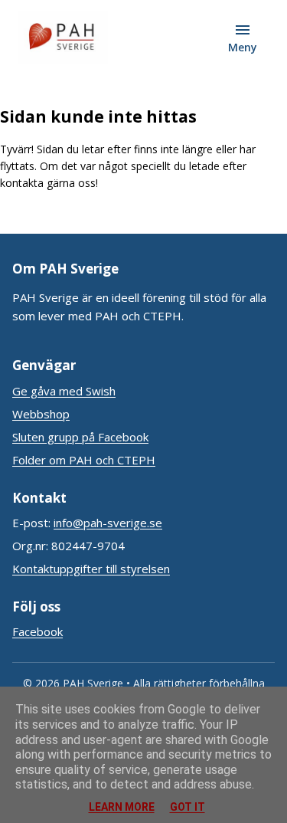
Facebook (37, 631)
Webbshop (41, 413)
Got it (187, 807)
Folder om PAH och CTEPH (83, 459)
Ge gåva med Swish (64, 390)
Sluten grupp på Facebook (80, 436)
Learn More (122, 807)
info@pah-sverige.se (108, 522)
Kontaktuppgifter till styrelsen (91, 568)
